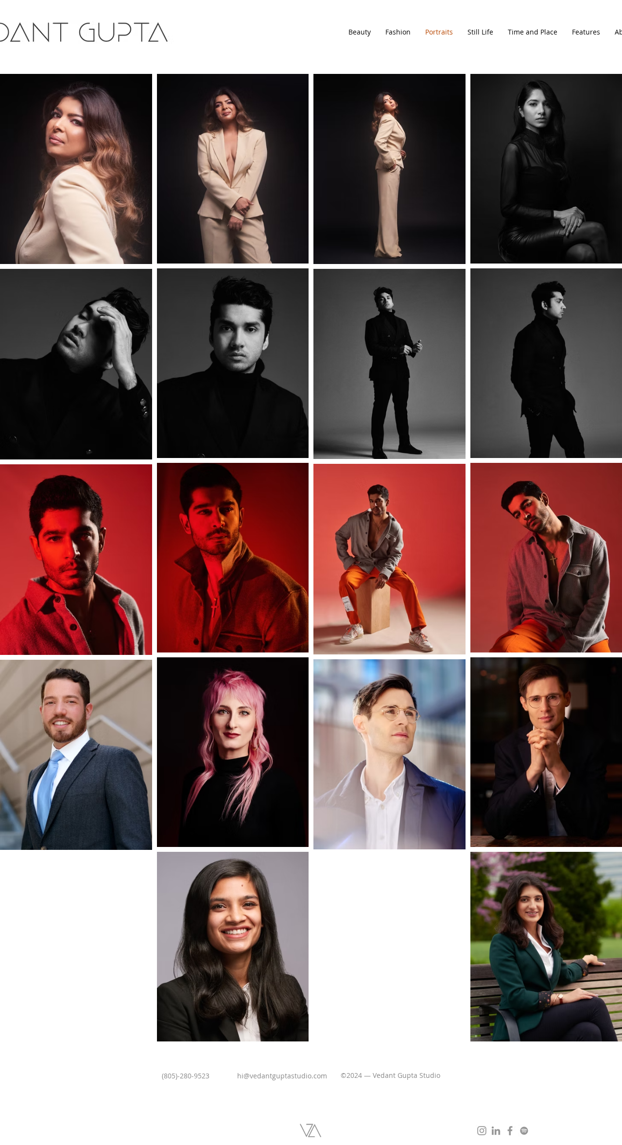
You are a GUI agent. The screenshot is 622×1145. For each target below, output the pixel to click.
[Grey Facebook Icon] (510, 1131)
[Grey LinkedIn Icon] (496, 1131)
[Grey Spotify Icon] (524, 1131)
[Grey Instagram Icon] (482, 1131)
